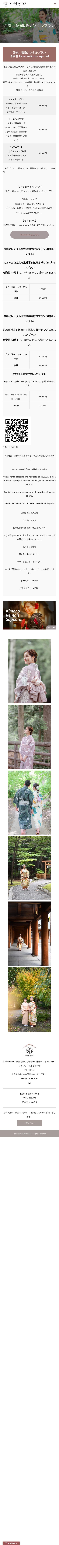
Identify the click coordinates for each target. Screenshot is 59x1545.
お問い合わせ (29, 1123)
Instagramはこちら (29, 234)
